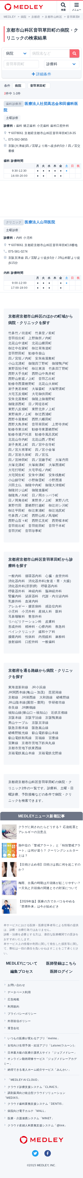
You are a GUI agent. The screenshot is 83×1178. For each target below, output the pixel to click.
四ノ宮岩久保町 (20, 454)
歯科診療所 (13, 104)
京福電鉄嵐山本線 (21, 753)
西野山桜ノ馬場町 (45, 515)
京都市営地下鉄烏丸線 (38, 743)
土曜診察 (12, 118)
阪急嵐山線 (40, 728)
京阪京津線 (40, 722)
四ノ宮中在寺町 (43, 444)
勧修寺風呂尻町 (46, 434)
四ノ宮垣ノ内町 (20, 358)
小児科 (13, 611)
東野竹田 (15, 505)
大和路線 (46, 697)
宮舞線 (13, 743)
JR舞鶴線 (29, 707)
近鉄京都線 (59, 712)
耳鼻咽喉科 (16, 616)
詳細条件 (43, 74)
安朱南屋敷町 (45, 358)
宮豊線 (54, 738)
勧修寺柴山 (36, 353)
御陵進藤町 (40, 490)
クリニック (13, 222)
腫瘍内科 (15, 637)
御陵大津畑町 (55, 485)
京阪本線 (15, 717)
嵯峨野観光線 (18, 733)
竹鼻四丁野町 (59, 368)
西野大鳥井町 (18, 424)
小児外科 (28, 611)
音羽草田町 (40, 424)
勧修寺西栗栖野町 (21, 384)
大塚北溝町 (16, 465)
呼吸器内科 (49, 586)
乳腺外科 (15, 601)
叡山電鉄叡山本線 (45, 733)
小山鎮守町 (16, 480)
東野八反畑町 (18, 409)
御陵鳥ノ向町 (18, 495)
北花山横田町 (42, 343)
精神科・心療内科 (38, 626)
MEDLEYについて (22, 963)
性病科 (30, 637)
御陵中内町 (33, 485)
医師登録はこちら (61, 963)
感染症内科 (53, 606)
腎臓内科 (15, 596)
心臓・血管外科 (56, 576)
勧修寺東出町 (18, 429)
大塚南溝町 (36, 465)
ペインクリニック (21, 631)
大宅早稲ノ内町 (40, 470)
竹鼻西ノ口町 (18, 515)
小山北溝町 (16, 363)
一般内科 (15, 576)
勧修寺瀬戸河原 (20, 434)
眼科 (58, 611)
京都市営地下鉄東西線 (25, 748)
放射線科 (15, 642)
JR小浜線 (39, 687)
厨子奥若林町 (18, 389)
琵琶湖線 (55, 692)
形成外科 (15, 626)
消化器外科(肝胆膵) (23, 586)
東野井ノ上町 (42, 500)
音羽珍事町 (33, 531)
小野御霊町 (36, 480)
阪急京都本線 (18, 728)
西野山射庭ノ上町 (21, 378)
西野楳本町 (60, 520)
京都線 (13, 697)
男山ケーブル (18, 722)
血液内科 (32, 601)
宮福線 (40, 738)
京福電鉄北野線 (50, 753)
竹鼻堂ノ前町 (45, 333)
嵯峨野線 (63, 697)
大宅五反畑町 (18, 394)
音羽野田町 (16, 353)
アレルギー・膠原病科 (25, 606)
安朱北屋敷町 (18, 399)
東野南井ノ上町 (20, 414)
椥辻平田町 (16, 510)
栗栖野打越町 (35, 505)
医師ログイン (61, 971)
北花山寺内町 (18, 439)
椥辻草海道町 (42, 348)
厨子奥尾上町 (18, 444)
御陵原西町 (16, 404)
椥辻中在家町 (18, 348)
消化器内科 (16, 581)
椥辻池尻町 (57, 510)
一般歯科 (48, 642)
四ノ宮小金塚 (45, 449)
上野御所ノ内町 (40, 338)
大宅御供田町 (42, 394)
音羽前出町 (16, 525)
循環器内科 (33, 576)
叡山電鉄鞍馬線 (20, 738)
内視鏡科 (45, 637)
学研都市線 (56, 702)
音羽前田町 (36, 525)
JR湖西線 (29, 697)
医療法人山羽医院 (40, 222)
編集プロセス (21, 971)
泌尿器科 (32, 596)
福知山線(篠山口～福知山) (27, 712)
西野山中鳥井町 (43, 373)
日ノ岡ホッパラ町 (45, 495)
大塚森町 (38, 389)
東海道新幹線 (18, 687)
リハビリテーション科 (25, 621)
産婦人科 (45, 611)
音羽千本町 (57, 525)
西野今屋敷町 (18, 419)
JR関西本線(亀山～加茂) (26, 692)
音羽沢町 (15, 531)
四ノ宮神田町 (18, 460)
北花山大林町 (49, 384)
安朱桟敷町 (57, 475)
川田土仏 (15, 485)
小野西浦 (55, 480)
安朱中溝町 (36, 475)
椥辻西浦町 (43, 414)
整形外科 (35, 616)
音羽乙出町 (47, 378)
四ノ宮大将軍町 (20, 449)
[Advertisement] (42, 198)
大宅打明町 (16, 470)
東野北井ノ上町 (43, 409)
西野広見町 (40, 520)
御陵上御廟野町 (43, 399)
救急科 (60, 626)
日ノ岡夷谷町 (18, 500)
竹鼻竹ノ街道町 (20, 333)
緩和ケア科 (47, 631)
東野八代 (62, 500)
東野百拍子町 (18, 368)
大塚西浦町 (57, 465)
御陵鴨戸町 (60, 363)
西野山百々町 (18, 520)
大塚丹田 (62, 460)
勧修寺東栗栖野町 (45, 429)
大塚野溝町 (57, 389)
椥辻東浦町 (36, 510)
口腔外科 (32, 642)
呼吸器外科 (16, 591)
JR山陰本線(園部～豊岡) (26, 702)
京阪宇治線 (33, 717)
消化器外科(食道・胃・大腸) (49, 581)
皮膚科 (50, 621)
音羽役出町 (16, 338)
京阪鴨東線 (53, 717)
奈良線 (13, 707)
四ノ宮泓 (41, 454)
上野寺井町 (60, 424)
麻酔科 (60, 637)
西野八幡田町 (42, 419)
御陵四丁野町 (38, 363)
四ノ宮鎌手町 (42, 460)
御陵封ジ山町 (18, 490)
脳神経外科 (53, 591)
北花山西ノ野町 (43, 439)
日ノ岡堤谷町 (38, 404)
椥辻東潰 (38, 368)
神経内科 (35, 591)
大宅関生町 (16, 475)
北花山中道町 (18, 343)
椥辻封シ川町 (59, 505)
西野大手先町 (18, 373)
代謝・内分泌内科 (55, 596)
